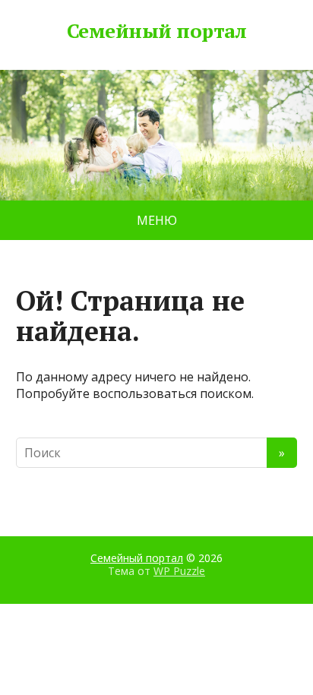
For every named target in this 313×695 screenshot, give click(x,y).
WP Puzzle (179, 571)
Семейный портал (156, 31)
